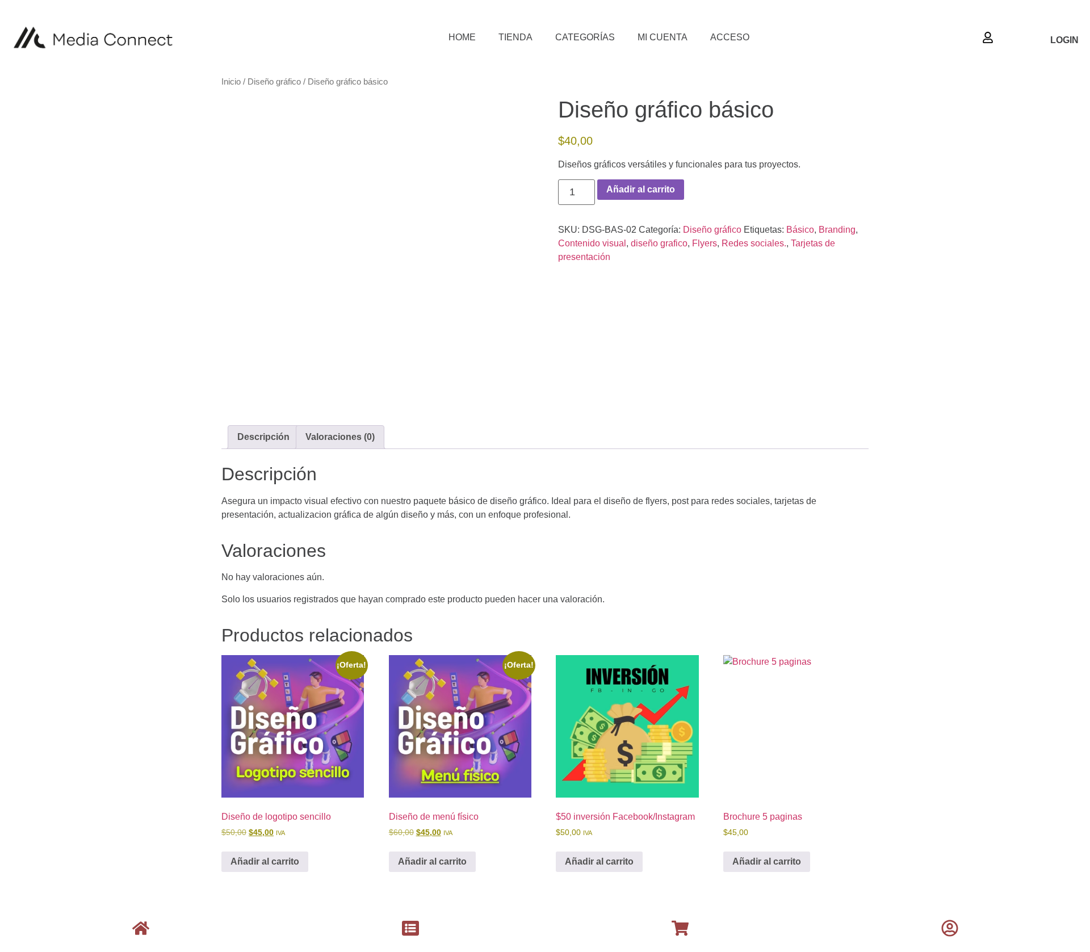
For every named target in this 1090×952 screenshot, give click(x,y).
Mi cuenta (662, 37)
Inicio (231, 81)
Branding (837, 229)
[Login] (987, 37)
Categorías (585, 37)
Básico (800, 229)
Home (462, 37)
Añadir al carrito (640, 189)
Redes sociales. (754, 243)
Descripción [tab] (263, 437)
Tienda (515, 37)
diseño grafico (659, 243)
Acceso (729, 37)
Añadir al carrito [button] (264, 861)
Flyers (704, 243)
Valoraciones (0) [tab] (340, 437)
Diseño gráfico (274, 81)
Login (1064, 40)
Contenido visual (592, 243)
